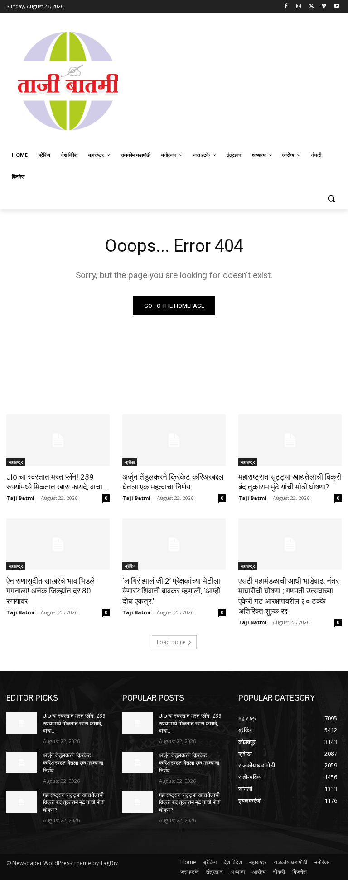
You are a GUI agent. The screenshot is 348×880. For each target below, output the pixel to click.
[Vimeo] (324, 6)
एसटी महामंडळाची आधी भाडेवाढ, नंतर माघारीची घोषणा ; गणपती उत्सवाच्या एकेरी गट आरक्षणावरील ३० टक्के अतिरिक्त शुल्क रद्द (288, 595)
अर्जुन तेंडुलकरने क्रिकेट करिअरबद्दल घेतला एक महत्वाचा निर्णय (172, 481)
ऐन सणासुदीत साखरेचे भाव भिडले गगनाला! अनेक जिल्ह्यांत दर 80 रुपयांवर (50, 590)
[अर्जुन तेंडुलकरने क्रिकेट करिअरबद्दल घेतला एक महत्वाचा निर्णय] (174, 440)
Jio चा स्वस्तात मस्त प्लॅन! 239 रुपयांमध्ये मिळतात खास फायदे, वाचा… (56, 481)
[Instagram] (299, 6)
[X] (311, 6)
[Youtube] (336, 6)
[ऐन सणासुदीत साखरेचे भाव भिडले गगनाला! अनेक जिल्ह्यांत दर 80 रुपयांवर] (58, 544)
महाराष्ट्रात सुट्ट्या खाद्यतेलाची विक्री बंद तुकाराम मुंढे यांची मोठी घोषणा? (289, 481)
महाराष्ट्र (16, 462)
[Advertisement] (239, 80)
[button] (331, 198)
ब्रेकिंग (130, 566)
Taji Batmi (20, 497)
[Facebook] (286, 6)
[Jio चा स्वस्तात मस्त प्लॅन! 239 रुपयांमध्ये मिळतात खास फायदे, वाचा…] (58, 440)
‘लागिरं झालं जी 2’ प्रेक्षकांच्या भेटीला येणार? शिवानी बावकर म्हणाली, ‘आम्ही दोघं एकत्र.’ (171, 590)
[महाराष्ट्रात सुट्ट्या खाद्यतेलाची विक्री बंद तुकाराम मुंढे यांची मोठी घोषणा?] (290, 440)
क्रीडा (130, 462)
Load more (171, 642)
